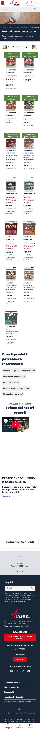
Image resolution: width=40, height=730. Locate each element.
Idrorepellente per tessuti (13, 394)
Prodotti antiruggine (11, 382)
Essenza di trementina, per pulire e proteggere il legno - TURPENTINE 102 (12, 197)
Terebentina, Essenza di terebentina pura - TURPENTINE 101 (29, 197)
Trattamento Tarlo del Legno (11, 156)
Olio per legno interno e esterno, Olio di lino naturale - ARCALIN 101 (29, 286)
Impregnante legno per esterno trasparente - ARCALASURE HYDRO (12, 332)
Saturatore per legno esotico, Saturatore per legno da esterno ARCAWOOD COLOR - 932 (12, 243)
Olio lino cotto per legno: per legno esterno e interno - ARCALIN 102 (11, 286)
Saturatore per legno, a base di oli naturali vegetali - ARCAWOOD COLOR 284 (29, 243)
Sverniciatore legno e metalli (14, 377)
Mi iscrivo (32, 588)
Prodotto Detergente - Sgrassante (16, 388)
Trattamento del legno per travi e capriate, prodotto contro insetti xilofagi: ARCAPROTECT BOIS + (11, 119)
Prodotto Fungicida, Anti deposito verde (19, 371)
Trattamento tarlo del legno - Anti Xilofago (28, 156)
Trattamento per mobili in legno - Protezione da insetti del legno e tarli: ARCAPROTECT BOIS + (29, 76)
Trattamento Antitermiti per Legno (28, 119)
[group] (16, 47)
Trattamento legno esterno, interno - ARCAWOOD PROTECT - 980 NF (11, 76)
